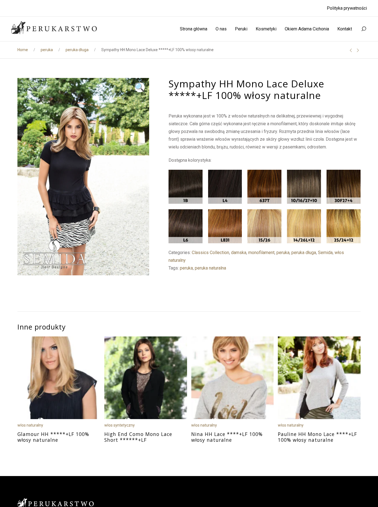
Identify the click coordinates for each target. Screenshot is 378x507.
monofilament (261, 252)
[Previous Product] (351, 50)
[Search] (363, 29)
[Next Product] (358, 50)
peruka (47, 50)
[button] (140, 87)
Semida (325, 252)
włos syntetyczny (119, 425)
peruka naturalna (210, 268)
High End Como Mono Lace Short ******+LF (138, 437)
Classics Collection (210, 252)
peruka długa (77, 50)
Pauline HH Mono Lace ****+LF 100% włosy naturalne (317, 437)
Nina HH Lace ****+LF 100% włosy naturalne (227, 437)
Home (22, 50)
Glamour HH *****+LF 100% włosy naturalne (53, 437)
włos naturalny (30, 425)
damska (238, 252)
